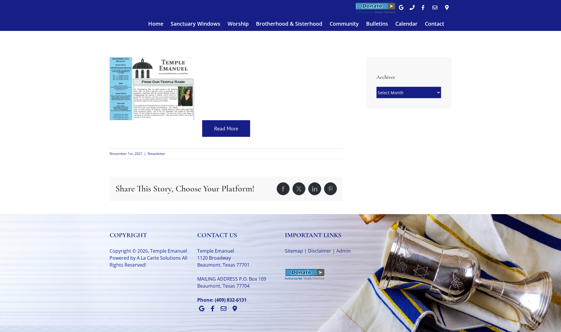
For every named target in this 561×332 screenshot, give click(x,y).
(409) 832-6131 (231, 300)
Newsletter (156, 153)
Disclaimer (319, 251)
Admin (343, 251)
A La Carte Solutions (159, 258)
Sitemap (294, 251)
